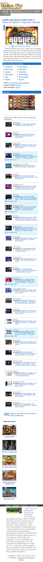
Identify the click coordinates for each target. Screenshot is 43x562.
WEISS (15, 371)
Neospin (15, 174)
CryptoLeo (16, 402)
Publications (24, 505)
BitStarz (15, 133)
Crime (11, 83)
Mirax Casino (17, 226)
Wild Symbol (9, 74)
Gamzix (18, 85)
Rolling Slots (17, 257)
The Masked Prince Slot (9, 467)
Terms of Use (23, 558)
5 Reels (7, 79)
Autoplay (8, 72)
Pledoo (15, 319)
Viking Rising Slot (9, 499)
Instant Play (22, 69)
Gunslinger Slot (9, 436)
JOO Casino (17, 143)
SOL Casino (17, 247)
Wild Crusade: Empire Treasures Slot (9, 483)
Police (16, 83)
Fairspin (15, 216)
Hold (6, 77)
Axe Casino (17, 350)
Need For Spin (17, 361)
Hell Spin (16, 195)
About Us (8, 505)
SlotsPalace (17, 278)
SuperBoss (16, 340)
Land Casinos (34, 505)
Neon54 (15, 330)
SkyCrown (16, 309)
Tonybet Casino (18, 185)
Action (20, 83)
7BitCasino (16, 153)
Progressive (9, 67)
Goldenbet (16, 122)
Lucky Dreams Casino (20, 164)
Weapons (26, 83)
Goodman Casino (18, 382)
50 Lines (21, 79)
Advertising (16, 505)
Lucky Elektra (17, 392)
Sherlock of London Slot (9, 452)
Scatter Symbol (23, 74)
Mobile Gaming (23, 77)
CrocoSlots (16, 236)
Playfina (15, 267)
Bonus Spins (9, 69)
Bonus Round (23, 67)
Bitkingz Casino (18, 205)
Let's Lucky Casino (19, 288)
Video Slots (22, 72)
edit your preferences (16, 415)
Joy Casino (16, 299)
